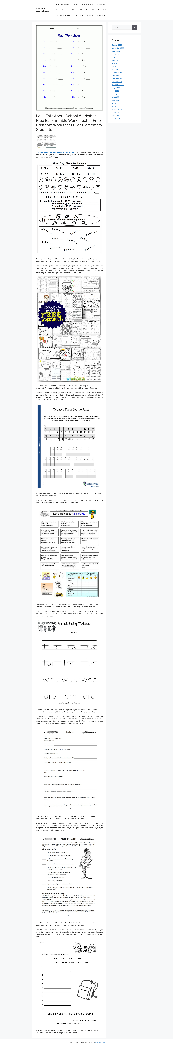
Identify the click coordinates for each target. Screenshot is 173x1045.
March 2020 (116, 106)
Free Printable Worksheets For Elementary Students (55, 152)
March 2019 (116, 118)
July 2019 (115, 112)
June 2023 (115, 57)
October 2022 (117, 82)
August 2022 (116, 88)
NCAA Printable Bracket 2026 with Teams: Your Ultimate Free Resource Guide (81, 15)
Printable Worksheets (42, 10)
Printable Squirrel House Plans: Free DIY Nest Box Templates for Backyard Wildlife (82, 10)
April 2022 (115, 100)
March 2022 (116, 103)
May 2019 (115, 115)
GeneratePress (100, 1042)
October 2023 (117, 45)
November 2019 (117, 109)
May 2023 (115, 60)
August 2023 (116, 51)
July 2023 (115, 54)
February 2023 (117, 69)
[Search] (134, 27)
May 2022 (115, 97)
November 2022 (117, 79)
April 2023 (115, 63)
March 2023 (116, 66)
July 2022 (115, 91)
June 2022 (115, 94)
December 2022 (117, 76)
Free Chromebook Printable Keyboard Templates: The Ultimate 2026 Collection (81, 4)
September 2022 (118, 85)
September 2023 (118, 48)
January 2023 (117, 72)
